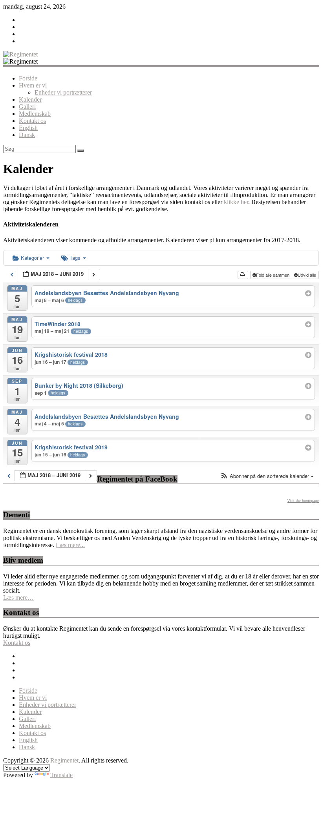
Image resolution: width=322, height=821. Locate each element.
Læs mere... (70, 545)
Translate (61, 775)
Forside (28, 78)
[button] (267, 476)
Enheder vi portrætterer (63, 92)
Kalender (30, 99)
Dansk (27, 134)
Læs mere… (18, 597)
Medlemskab (35, 113)
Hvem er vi (33, 85)
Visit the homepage (303, 501)
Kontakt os (32, 120)
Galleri (27, 106)
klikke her (236, 202)
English (28, 127)
